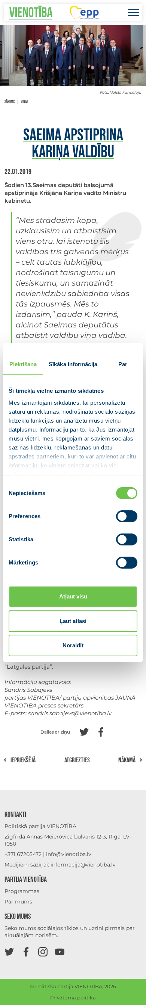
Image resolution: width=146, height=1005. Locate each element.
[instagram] (42, 951)
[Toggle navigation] (133, 12)
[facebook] (26, 951)
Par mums (18, 901)
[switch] (126, 516)
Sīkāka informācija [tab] (73, 364)
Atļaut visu (73, 596)
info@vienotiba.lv (68, 854)
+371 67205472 (23, 854)
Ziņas (24, 101)
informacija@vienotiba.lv (83, 864)
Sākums (9, 101)
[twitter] (9, 951)
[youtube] (59, 951)
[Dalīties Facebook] (100, 731)
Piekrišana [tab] (23, 364)
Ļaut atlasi (73, 621)
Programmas (21, 891)
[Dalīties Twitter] (84, 731)
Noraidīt (73, 645)
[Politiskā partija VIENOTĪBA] (31, 12)
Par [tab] (122, 364)
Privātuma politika (73, 998)
